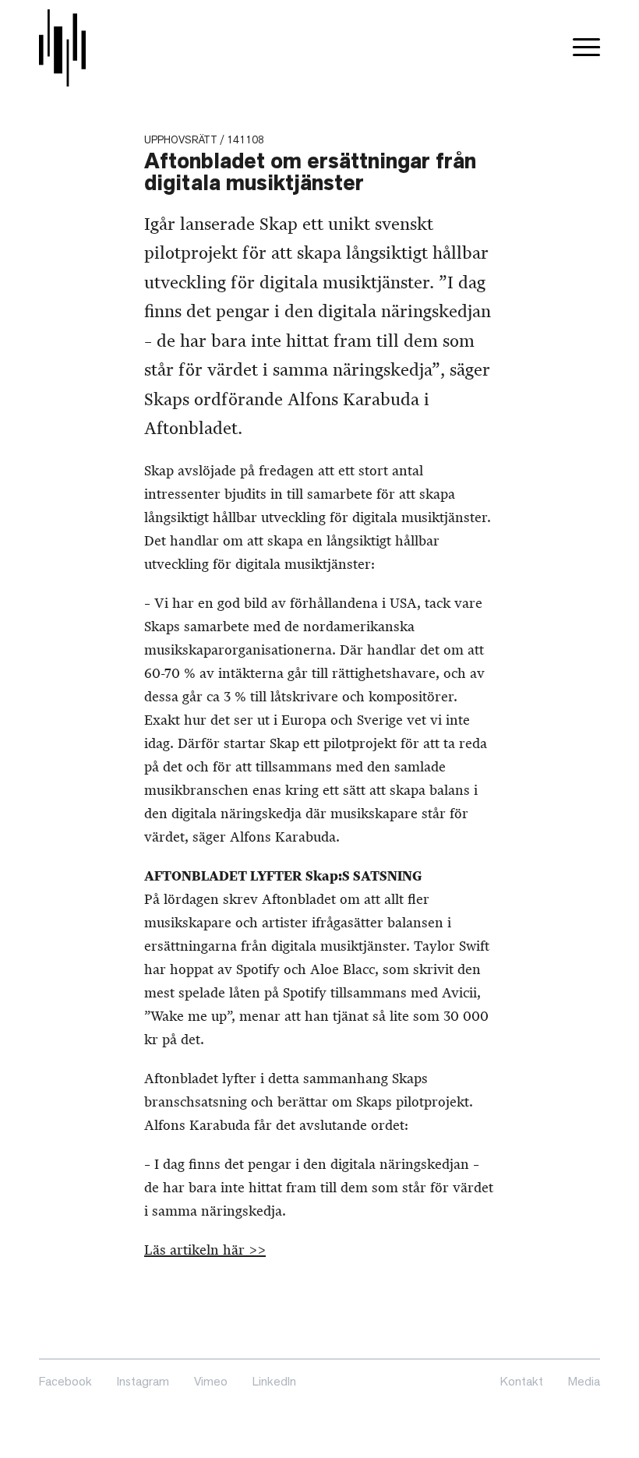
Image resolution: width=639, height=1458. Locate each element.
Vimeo (211, 1381)
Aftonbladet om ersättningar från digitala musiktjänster (310, 172)
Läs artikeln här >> (205, 1250)
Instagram (143, 1381)
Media (584, 1381)
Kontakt (521, 1381)
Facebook (65, 1381)
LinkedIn (274, 1381)
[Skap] (62, 48)
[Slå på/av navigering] (586, 48)
